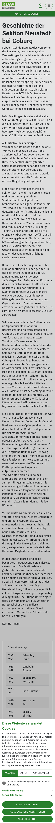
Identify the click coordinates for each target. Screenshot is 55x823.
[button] (27, 790)
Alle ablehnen (27, 819)
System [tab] (24, 773)
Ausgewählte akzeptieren (27, 811)
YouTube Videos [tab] (41, 773)
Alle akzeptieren (27, 804)
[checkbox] (27, 783)
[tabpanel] (27, 788)
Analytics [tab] (10, 773)
